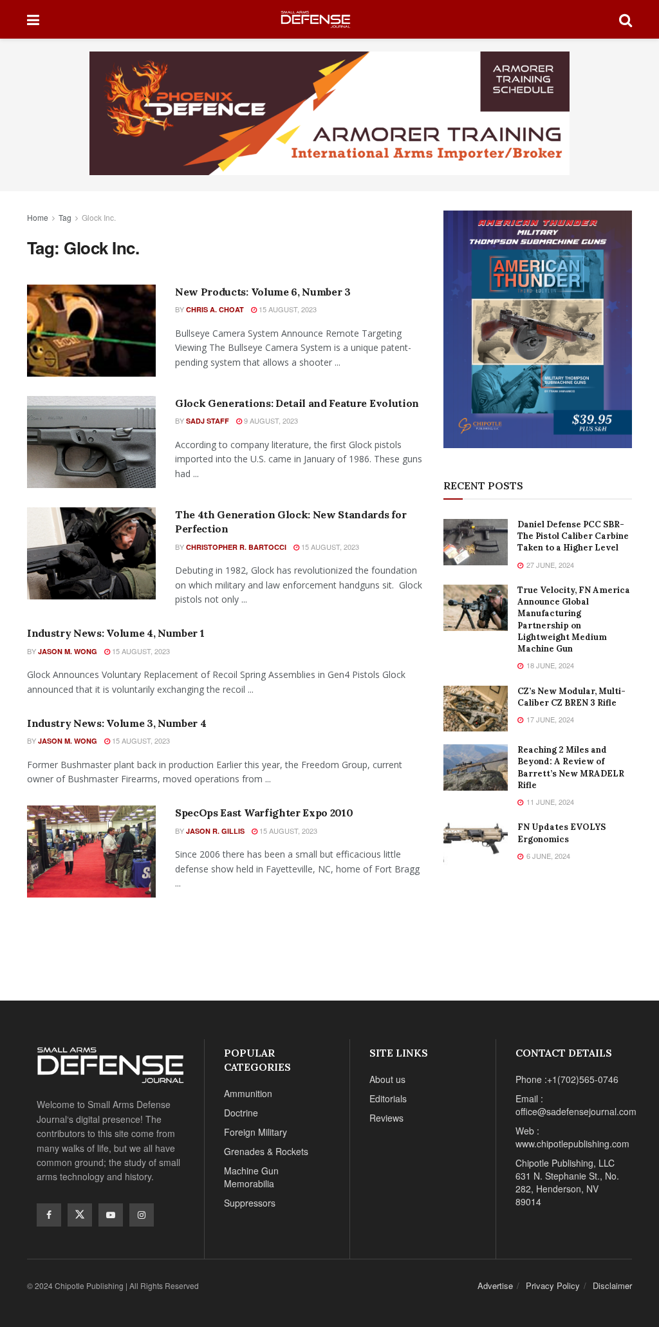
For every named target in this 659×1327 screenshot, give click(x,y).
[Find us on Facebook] (49, 1215)
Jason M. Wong (67, 651)
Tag (65, 217)
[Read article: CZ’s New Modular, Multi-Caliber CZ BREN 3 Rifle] (475, 709)
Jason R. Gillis (215, 831)
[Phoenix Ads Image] (329, 112)
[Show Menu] (33, 19)
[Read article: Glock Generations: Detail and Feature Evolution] (91, 442)
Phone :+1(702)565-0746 (566, 1079)
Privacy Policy (553, 1285)
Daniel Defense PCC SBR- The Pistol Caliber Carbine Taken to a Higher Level (573, 536)
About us (387, 1079)
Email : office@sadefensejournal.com (575, 1105)
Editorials (388, 1098)
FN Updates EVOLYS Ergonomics (561, 833)
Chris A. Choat (215, 309)
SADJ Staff (207, 421)
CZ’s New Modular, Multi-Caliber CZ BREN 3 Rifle (571, 697)
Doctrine (241, 1112)
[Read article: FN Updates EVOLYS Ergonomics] (475, 845)
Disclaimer (612, 1285)
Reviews (386, 1117)
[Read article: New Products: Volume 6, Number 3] (91, 331)
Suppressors (249, 1202)
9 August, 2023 (270, 420)
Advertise (495, 1285)
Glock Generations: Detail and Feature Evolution (297, 403)
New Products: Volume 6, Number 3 (263, 291)
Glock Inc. (99, 217)
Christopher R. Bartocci (236, 547)
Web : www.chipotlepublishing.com (572, 1137)
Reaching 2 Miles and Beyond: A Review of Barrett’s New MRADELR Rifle (570, 767)
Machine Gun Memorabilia (251, 1177)
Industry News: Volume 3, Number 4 (116, 723)
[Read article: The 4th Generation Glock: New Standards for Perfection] (91, 553)
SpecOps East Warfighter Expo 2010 (264, 812)
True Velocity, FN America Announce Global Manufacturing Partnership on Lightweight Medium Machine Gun (573, 619)
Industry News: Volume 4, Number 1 (115, 632)
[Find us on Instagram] (141, 1215)
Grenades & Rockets (266, 1151)
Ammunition (248, 1093)
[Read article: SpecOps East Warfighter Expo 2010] (91, 851)
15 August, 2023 (287, 309)
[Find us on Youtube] (110, 1215)
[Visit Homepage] (329, 19)
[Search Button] (625, 19)
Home (37, 217)
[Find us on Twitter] (80, 1215)
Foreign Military (255, 1131)
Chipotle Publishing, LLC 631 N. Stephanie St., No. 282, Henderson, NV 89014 (567, 1182)
